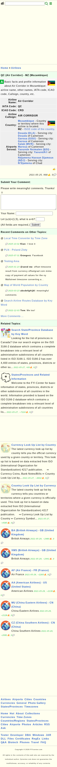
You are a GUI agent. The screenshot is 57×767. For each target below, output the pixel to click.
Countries (39, 699)
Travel (35, 742)
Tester (5, 735)
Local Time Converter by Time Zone (26, 238)
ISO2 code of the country (39, 129)
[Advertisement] (28, 35)
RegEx (36, 738)
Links (45, 738)
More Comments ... (12, 316)
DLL (3, 738)
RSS (47, 724)
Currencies (8, 703)
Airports (17, 699)
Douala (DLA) (26, 133)
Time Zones (24, 717)
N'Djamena (25, 163)
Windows (38, 735)
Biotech (13, 742)
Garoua (22, 141)
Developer (17, 735)
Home (4, 68)
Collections (32, 713)
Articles (38, 724)
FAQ (43, 742)
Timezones (31, 706)
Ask (3, 728)
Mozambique (26, 121)
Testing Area (11, 261)
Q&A (4, 742)
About (20, 713)
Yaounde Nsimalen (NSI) (33, 149)
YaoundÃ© (41, 152)
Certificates (22, 738)
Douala (22, 136)
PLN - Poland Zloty (15, 250)
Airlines (16, 68)
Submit (35, 224)
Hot (12, 713)
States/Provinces (12, 706)
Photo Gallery (37, 703)
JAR (48, 735)
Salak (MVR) (26, 144)
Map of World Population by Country (26, 285)
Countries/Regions (13, 720)
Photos (26, 724)
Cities (28, 699)
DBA (28, 735)
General (22, 703)
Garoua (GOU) (27, 138)
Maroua (23, 146)
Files (11, 738)
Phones (25, 742)
